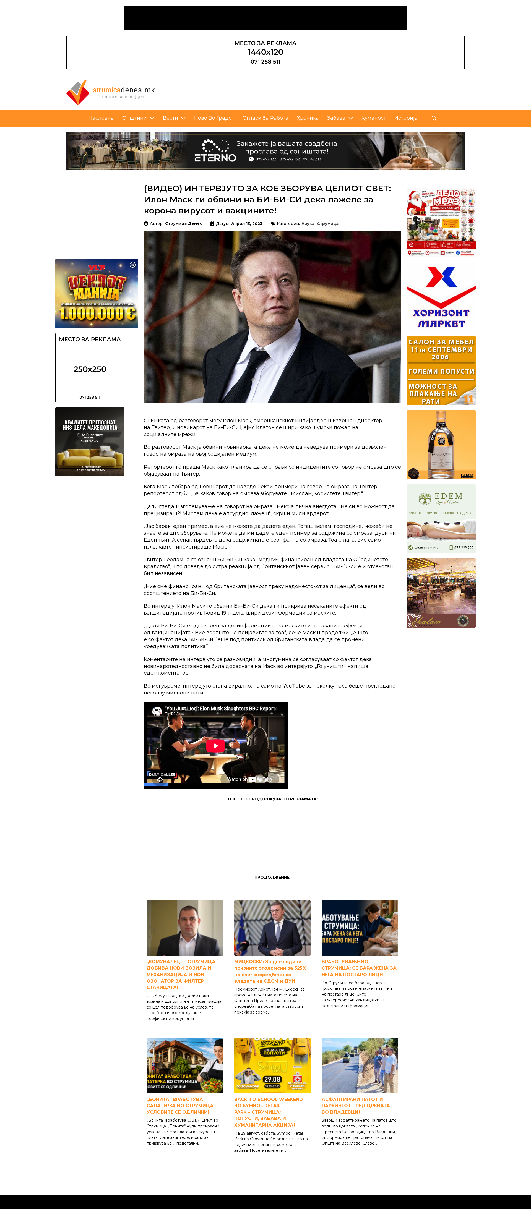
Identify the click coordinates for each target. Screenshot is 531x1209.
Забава (336, 118)
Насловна (101, 118)
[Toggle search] (434, 118)
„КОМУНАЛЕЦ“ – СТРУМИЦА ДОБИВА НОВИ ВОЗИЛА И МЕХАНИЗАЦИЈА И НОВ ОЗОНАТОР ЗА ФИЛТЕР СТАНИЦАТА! (181, 974)
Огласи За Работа (265, 118)
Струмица (328, 224)
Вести (170, 118)
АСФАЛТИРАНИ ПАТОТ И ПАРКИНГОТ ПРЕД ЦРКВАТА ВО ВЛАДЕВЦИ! (356, 1106)
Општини (134, 118)
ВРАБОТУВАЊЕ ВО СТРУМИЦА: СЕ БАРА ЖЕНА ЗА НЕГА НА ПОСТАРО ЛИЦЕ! (359, 968)
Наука (307, 224)
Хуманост (373, 118)
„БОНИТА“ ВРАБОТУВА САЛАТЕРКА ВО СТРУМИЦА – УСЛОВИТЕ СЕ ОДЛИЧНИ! (182, 1106)
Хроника (308, 118)
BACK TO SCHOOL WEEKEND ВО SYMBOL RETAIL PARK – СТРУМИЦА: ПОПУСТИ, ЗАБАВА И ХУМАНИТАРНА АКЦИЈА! (268, 1112)
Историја (406, 118)
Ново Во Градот (214, 118)
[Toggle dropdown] (152, 118)
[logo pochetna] (110, 92)
